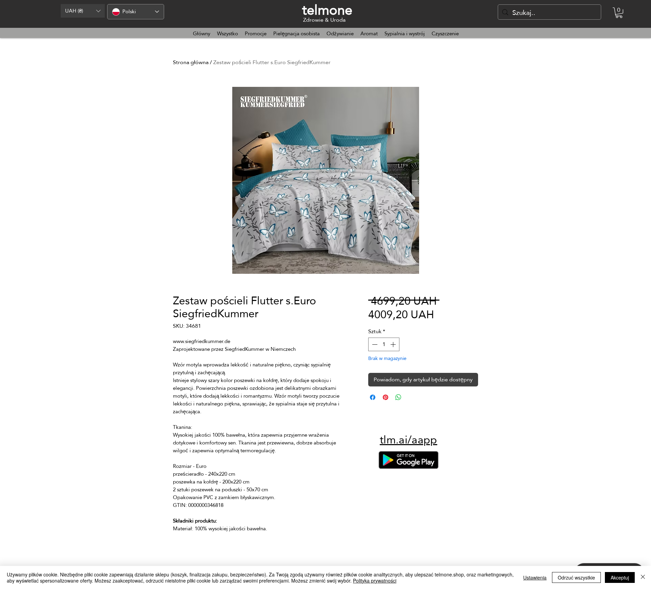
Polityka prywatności (374, 580)
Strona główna (191, 62)
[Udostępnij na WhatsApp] (398, 397)
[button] (83, 11)
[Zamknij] (643, 577)
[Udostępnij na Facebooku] (373, 397)
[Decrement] (374, 344)
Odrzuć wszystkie (576, 577)
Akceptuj (620, 577)
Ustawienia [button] (535, 577)
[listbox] (83, 11)
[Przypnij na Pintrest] (385, 397)
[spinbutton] (384, 344)
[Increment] (393, 344)
